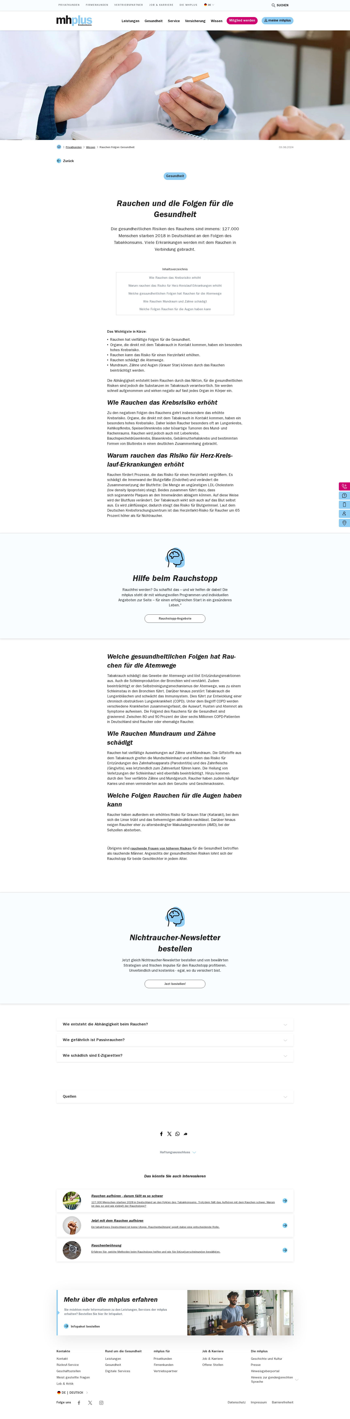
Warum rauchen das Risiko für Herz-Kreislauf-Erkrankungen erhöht (175, 286)
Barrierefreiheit (282, 1402)
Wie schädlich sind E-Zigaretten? (92, 1056)
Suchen (282, 5)
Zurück (68, 161)
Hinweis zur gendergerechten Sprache (272, 1380)
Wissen (216, 21)
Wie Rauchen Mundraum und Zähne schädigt (175, 301)
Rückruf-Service (68, 1365)
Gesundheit (154, 21)
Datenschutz (237, 1402)
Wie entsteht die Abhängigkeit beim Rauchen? (105, 1025)
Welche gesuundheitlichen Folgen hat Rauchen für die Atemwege (175, 294)
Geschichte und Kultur (266, 1359)
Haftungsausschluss (175, 1152)
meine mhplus (279, 21)
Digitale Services (117, 1371)
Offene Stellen (212, 1365)
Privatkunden (69, 5)
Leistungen (130, 21)
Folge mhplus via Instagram (101, 1403)
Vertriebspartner (128, 5)
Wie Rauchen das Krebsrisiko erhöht (175, 278)
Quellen (69, 1097)
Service (174, 21)
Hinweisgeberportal (265, 1371)
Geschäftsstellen (69, 1371)
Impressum (259, 1402)
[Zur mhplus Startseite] (74, 20)
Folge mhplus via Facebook (79, 1403)
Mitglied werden (242, 21)
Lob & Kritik (65, 1384)
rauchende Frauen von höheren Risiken (160, 849)
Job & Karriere (161, 5)
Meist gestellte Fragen (73, 1377)
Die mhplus (188, 5)
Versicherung (195, 21)
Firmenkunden (97, 5)
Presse (256, 1365)
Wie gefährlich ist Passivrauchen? (94, 1040)
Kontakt (62, 1359)
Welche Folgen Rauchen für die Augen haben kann (175, 309)
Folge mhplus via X (90, 1403)
